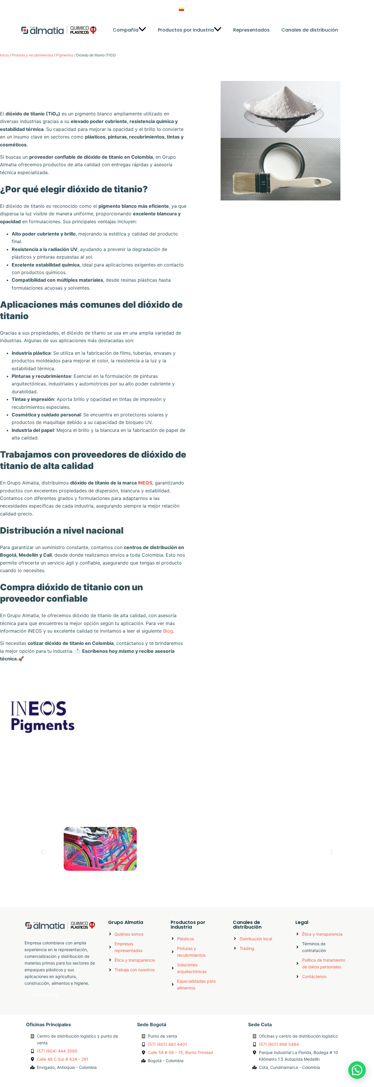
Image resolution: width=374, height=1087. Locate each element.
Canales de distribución (309, 30)
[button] (196, 9)
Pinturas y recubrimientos (32, 55)
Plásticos (282, 815)
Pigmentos (64, 55)
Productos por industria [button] (186, 30)
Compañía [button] (125, 30)
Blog (228, 9)
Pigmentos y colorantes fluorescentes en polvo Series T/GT (127, 879)
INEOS (145, 483)
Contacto (254, 9)
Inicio (4, 55)
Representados (251, 30)
